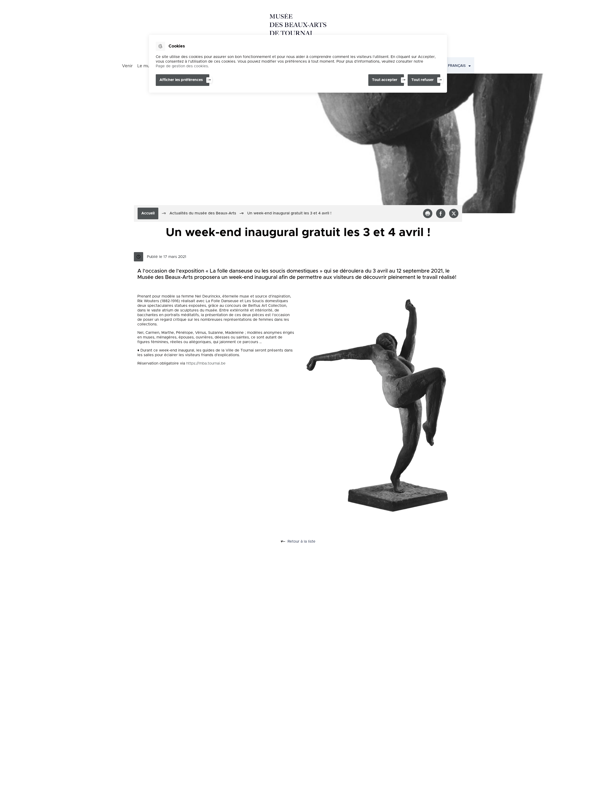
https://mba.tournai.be (206, 363)
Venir (127, 66)
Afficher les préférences (181, 80)
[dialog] (298, 64)
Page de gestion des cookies (182, 66)
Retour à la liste (307, 542)
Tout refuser (422, 80)
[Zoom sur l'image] (378, 407)
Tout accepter (384, 80)
